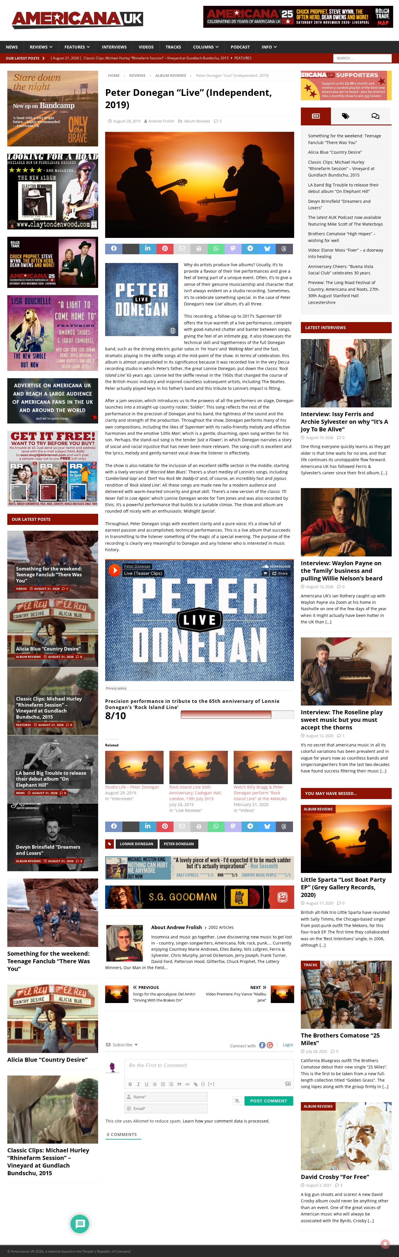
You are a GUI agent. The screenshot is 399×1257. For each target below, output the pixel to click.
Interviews (114, 47)
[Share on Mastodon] (233, 249)
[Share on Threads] (284, 249)
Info (267, 47)
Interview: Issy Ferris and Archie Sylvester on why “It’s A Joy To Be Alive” (344, 421)
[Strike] (155, 1084)
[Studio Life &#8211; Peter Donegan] (134, 767)
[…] (384, 473)
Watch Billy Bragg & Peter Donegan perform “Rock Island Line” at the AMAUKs (260, 792)
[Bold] (130, 1084)
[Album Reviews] (346, 839)
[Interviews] (346, 373)
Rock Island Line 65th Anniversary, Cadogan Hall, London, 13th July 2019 (195, 792)
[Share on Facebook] (113, 249)
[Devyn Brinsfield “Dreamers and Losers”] (52, 837)
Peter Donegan (179, 843)
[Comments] (376, 116)
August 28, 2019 (126, 121)
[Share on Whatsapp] (216, 249)
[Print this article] (198, 249)
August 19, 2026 (319, 437)
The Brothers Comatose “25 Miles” (340, 1039)
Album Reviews (197, 121)
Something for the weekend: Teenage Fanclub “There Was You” (49, 575)
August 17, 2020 (319, 903)
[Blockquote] (179, 1084)
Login (287, 1044)
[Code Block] (187, 1084)
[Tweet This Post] (130, 249)
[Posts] (316, 116)
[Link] (196, 1084)
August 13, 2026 (319, 586)
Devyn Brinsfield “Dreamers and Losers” (48, 850)
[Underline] (147, 1084)
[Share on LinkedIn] (147, 249)
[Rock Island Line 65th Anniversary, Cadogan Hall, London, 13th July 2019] (198, 767)
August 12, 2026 (319, 735)
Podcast (240, 47)
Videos (146, 47)
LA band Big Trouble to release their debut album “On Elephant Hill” (51, 779)
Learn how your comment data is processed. (226, 1121)
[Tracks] (346, 995)
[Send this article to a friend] (182, 249)
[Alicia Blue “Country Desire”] (52, 633)
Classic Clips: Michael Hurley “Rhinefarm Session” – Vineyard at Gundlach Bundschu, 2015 (49, 708)
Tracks (173, 47)
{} (203, 1084)
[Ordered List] (163, 1084)
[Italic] (138, 1084)
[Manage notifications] (385, 1244)
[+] (211, 1084)
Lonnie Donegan (136, 843)
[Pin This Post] (165, 249)
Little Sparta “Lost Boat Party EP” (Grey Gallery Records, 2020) (343, 887)
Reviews (39, 47)
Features (75, 47)
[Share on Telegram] (250, 249)
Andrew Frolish (161, 121)
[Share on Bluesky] (267, 249)
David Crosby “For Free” (335, 1177)
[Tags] (346, 116)
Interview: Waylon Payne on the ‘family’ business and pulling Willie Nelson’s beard (342, 570)
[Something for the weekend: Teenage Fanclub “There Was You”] (52, 913)
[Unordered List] (171, 1084)
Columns (203, 47)
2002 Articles (221, 927)
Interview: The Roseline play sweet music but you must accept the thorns (342, 719)
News (12, 47)
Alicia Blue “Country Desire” (48, 649)
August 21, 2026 (47, 589)
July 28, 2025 (316, 1051)
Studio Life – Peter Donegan (132, 787)
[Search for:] (362, 57)
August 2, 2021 (318, 1185)
